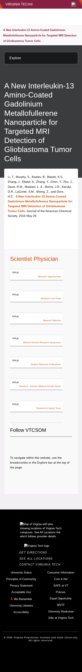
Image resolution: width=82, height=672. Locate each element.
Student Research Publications (46, 364)
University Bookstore (61, 611)
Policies (61, 592)
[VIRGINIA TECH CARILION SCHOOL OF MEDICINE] (32, 17)
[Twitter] (20, 443)
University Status (21, 572)
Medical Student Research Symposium (42, 342)
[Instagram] (27, 443)
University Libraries (21, 605)
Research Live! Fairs (51, 298)
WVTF (61, 605)
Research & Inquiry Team (48, 408)
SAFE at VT (60, 585)
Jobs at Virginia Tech (61, 617)
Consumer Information (60, 572)
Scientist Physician (34, 259)
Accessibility (21, 612)
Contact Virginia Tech (41, 564)
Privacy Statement (21, 585)
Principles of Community (21, 579)
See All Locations (37, 558)
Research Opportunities (49, 276)
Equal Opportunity (61, 598)
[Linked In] (35, 443)
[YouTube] (42, 443)
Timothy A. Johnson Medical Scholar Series (40, 386)
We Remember (23, 599)
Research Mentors (52, 320)
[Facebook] (13, 443)
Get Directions (34, 552)
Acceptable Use (21, 592)
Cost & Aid (60, 579)
